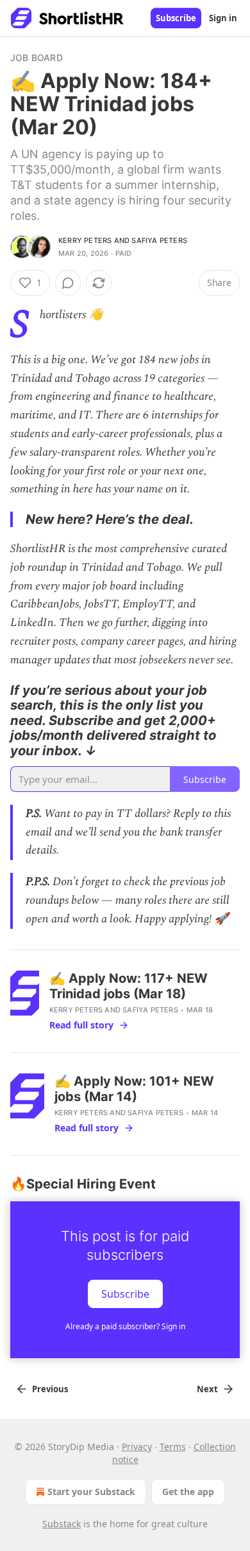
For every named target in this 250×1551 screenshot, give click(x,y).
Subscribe (176, 18)
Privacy (137, 1446)
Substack (61, 1524)
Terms (173, 1446)
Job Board (36, 57)
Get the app (188, 1491)
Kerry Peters (85, 240)
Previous (50, 1389)
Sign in (223, 18)
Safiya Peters (159, 240)
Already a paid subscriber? (125, 1326)
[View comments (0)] (68, 283)
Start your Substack (91, 1491)
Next (207, 1389)
